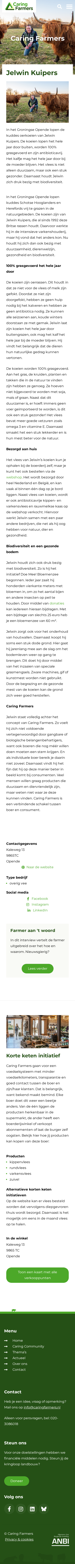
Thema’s (19, 1352)
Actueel (18, 1358)
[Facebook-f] (9, 1509)
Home (17, 1341)
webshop (14, 477)
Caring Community (28, 1346)
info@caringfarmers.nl (42, 1407)
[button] (59, 7)
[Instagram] (21, 1509)
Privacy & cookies (19, 1539)
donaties (57, 603)
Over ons (19, 1364)
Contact (19, 1370)
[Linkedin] (32, 1509)
